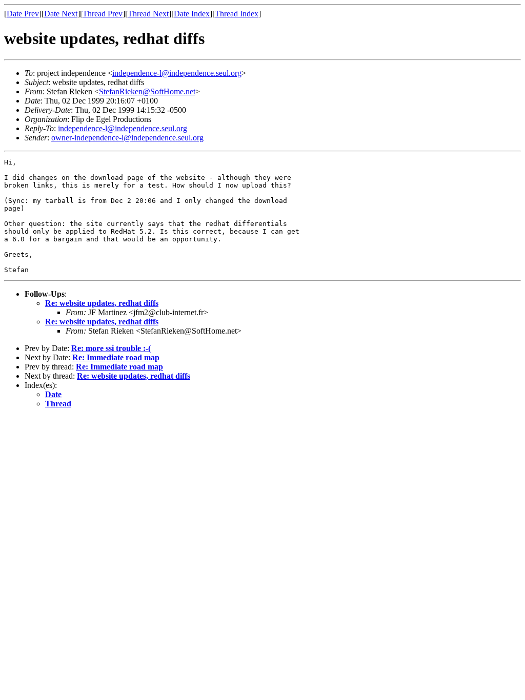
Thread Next (148, 13)
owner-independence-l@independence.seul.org (127, 137)
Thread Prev (103, 13)
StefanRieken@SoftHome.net (147, 91)
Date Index (192, 13)
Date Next (60, 13)
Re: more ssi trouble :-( (111, 348)
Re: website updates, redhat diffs (101, 303)
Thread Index (236, 13)
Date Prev (23, 13)
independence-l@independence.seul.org (176, 73)
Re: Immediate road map (115, 357)
